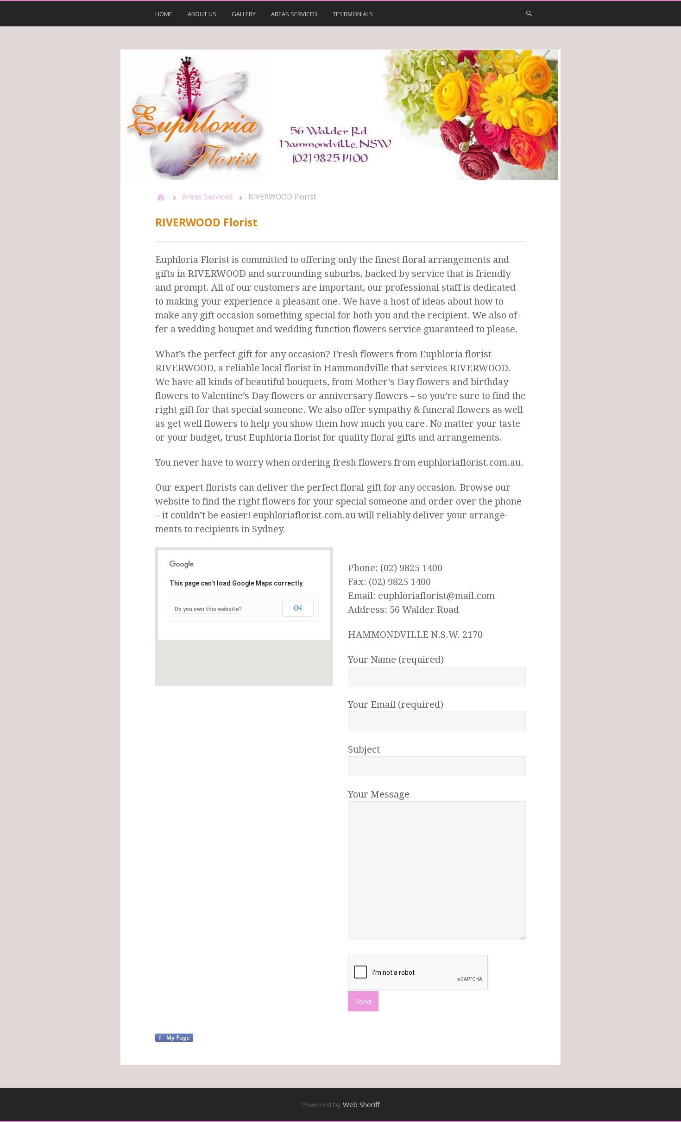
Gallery (244, 14)
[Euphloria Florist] (340, 115)
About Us (202, 14)
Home (163, 14)
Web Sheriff (361, 1104)
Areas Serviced (294, 14)
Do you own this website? (208, 609)
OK (298, 608)
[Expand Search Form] (529, 13)
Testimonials (353, 14)
